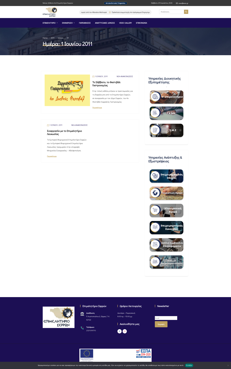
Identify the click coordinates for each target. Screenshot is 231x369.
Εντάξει (189, 365)
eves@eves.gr (183, 3)
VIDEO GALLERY (125, 23)
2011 (53, 38)
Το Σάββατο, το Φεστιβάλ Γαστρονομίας (106, 83)
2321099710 (91, 330)
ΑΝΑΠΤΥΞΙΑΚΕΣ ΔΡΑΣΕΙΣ (105, 23)
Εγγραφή (161, 324)
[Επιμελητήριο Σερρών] (50, 12)
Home (45, 38)
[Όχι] (228, 365)
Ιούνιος (61, 38)
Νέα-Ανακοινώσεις (125, 76)
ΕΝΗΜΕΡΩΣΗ (67, 23)
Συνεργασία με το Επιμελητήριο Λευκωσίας (64, 132)
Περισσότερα (97, 107)
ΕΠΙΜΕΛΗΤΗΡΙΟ (49, 23)
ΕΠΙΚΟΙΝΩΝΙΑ (141, 23)
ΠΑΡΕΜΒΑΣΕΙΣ (85, 23)
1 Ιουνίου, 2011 (101, 76)
